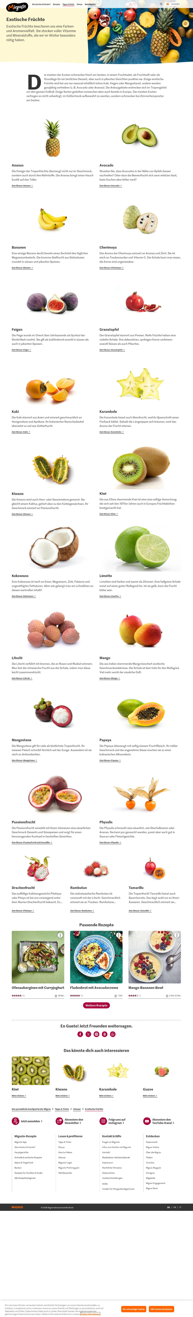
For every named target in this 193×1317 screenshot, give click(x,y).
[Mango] (140, 644)
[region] (96, 1309)
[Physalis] (140, 808)
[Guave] (162, 1076)
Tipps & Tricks (62, 1109)
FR (174, 1207)
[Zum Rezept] (38, 965)
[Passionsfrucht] (52, 808)
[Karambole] (140, 397)
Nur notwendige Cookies (134, 1309)
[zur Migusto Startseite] (17, 5)
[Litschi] (52, 644)
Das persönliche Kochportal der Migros (31, 1109)
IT (180, 1207)
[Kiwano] (52, 479)
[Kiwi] (140, 479)
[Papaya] (140, 726)
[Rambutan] (96, 883)
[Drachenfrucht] (38, 883)
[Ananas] (52, 151)
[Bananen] (52, 233)
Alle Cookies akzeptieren (161, 1309)
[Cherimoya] (140, 233)
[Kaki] (52, 397)
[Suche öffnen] (161, 4)
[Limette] (140, 561)
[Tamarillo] (155, 883)
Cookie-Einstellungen (112, 1178)
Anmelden (175, 4)
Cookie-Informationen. (90, 1313)
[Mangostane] (52, 726)
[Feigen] (52, 315)
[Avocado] (140, 151)
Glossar (77, 1109)
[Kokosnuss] (52, 561)
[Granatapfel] (140, 315)
